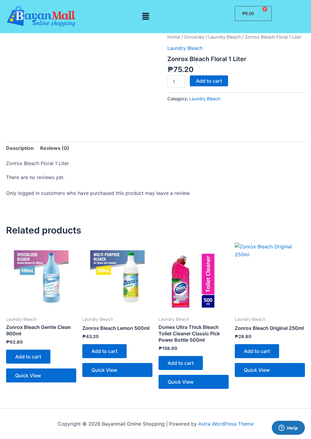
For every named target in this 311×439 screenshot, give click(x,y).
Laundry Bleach (224, 37)
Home (173, 37)
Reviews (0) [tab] (54, 148)
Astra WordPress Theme (226, 424)
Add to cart (209, 81)
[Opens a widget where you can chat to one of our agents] (288, 428)
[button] (145, 16)
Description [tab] (20, 148)
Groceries (194, 37)
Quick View (28, 375)
